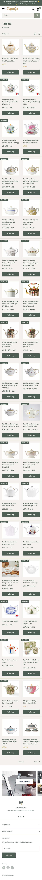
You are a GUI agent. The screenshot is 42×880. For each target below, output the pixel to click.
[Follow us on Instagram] (8, 867)
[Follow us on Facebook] (3, 867)
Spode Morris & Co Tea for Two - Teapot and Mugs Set (31, 662)
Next (35, 762)
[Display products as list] (39, 34)
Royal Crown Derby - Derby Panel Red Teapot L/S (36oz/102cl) (30, 181)
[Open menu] (3, 9)
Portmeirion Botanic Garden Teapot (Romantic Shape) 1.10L (10, 102)
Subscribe (9, 855)
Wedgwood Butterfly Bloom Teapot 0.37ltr (29, 702)
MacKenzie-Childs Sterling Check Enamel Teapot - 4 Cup (31, 61)
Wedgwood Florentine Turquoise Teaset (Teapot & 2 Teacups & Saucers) (31, 741)
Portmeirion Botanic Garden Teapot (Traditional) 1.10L (31, 102)
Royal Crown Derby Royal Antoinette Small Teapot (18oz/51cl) (10, 385)
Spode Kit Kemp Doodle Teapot (9, 661)
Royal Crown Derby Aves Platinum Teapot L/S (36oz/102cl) (9, 263)
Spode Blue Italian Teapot (10, 621)
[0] (38, 9)
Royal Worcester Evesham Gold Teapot (31, 543)
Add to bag (10, 72)
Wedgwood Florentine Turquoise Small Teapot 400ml (9, 741)
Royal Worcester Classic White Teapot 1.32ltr (9, 543)
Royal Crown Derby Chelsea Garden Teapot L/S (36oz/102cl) (30, 263)
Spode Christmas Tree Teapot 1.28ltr (30, 622)
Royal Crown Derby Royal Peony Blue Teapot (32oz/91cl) (10, 465)
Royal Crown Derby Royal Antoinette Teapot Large (31, 384)
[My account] (33, 9)
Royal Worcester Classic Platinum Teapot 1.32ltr (30, 504)
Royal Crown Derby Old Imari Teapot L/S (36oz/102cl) (9, 344)
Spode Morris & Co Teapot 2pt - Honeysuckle (10, 702)
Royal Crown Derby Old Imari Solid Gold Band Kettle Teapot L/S (30, 303)
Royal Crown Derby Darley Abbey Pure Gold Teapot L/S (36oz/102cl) (10, 303)
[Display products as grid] (35, 34)
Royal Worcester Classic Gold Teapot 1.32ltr (9, 504)
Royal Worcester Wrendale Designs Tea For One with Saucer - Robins (10, 583)
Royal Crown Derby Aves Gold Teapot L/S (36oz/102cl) (30, 222)
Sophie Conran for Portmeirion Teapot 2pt (30, 582)
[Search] (37, 15)
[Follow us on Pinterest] (12, 867)
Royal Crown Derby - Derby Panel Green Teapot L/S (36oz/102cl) (10, 181)
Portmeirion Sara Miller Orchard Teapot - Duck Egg (10, 141)
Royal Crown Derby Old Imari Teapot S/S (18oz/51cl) (30, 344)
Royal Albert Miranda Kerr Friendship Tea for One (31, 141)
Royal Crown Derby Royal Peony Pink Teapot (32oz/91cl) (31, 465)
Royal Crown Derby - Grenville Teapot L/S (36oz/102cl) (8, 222)
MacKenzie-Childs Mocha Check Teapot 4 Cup (10, 60)
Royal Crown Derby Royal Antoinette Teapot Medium (10, 425)
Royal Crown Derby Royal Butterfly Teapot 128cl (31, 425)
